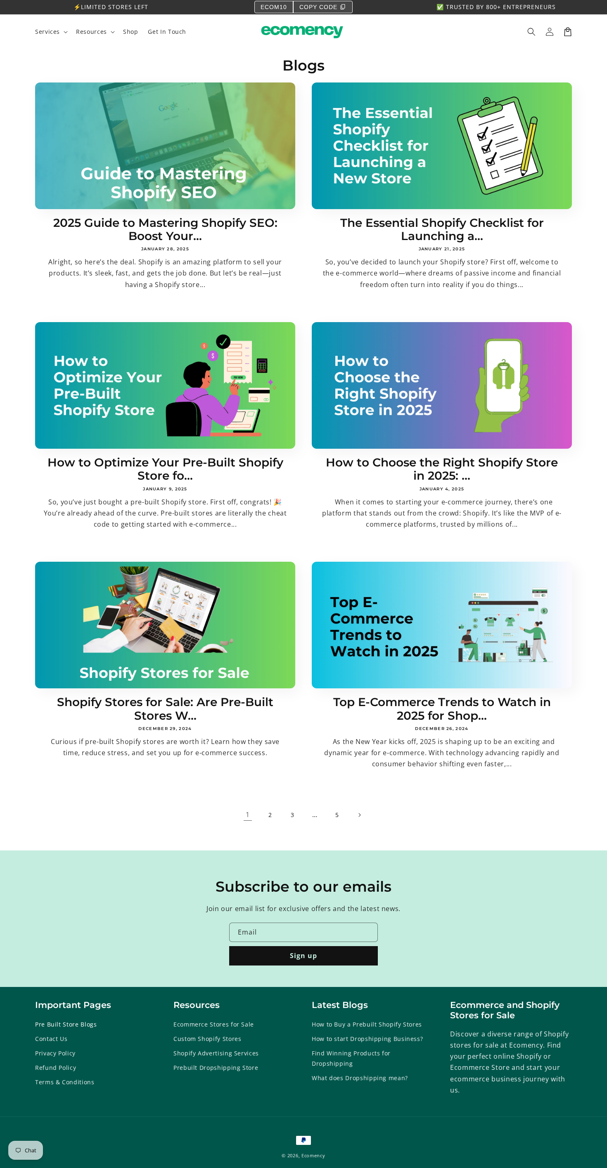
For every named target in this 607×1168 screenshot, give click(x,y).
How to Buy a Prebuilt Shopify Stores (367, 1024)
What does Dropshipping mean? (360, 1078)
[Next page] (359, 815)
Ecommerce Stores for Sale (213, 1024)
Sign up (303, 955)
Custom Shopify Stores (207, 1039)
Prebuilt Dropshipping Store (215, 1067)
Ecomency (313, 1155)
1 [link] (248, 814)
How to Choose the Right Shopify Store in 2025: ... (442, 469)
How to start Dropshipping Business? (367, 1039)
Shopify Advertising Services (216, 1053)
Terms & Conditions (65, 1082)
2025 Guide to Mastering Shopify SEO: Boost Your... (165, 229)
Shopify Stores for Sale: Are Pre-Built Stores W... (165, 708)
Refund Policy (55, 1067)
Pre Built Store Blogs (66, 1024)
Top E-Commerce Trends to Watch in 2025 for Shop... (442, 708)
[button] (531, 32)
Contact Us (51, 1039)
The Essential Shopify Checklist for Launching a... (442, 229)
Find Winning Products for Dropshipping (351, 1058)
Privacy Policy (55, 1053)
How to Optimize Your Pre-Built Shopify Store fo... (165, 469)
